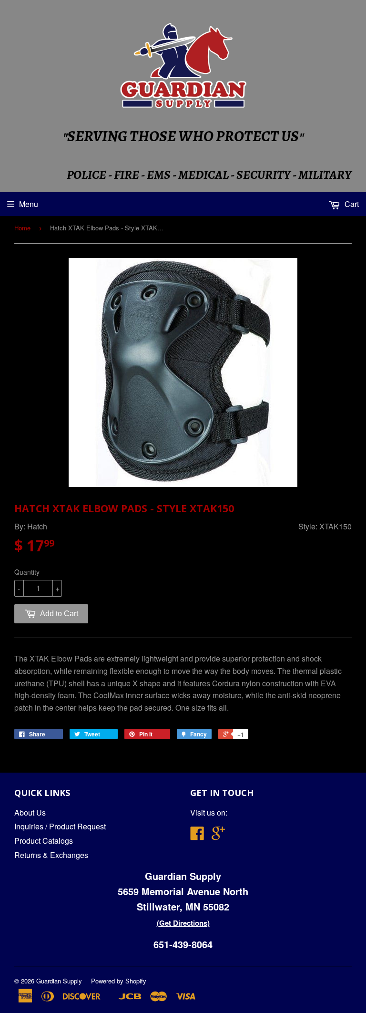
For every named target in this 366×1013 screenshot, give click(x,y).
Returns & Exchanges (51, 854)
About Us (30, 812)
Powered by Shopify (118, 980)
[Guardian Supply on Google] (218, 835)
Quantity (27, 572)
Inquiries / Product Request (60, 826)
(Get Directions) (183, 923)
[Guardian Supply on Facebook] (197, 835)
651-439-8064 (183, 944)
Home (22, 227)
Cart (351, 203)
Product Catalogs (43, 840)
